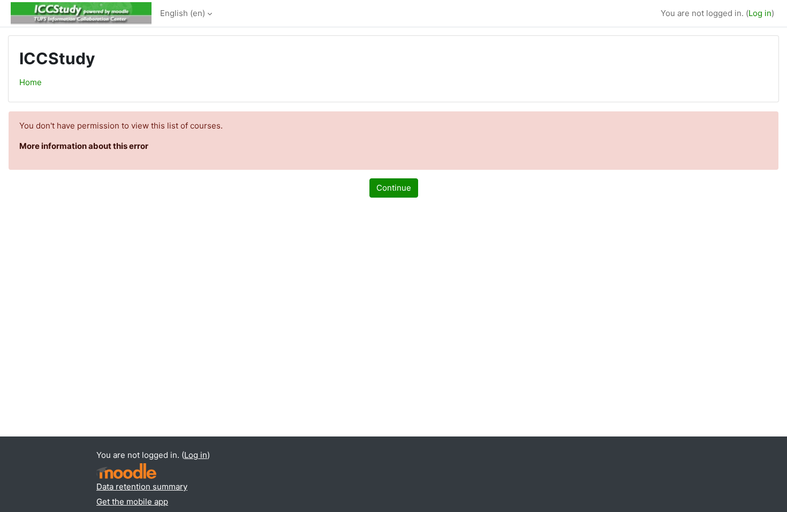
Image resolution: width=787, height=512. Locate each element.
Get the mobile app (132, 501)
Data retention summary (141, 486)
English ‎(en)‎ (182, 13)
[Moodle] (126, 471)
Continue (393, 188)
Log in (759, 13)
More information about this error (83, 146)
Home (30, 82)
